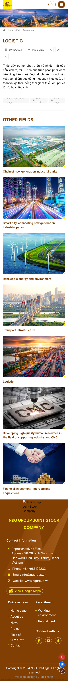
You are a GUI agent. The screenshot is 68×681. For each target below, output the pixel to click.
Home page (18, 610)
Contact (16, 645)
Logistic (8, 381)
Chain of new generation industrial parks (30, 171)
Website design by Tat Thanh (34, 676)
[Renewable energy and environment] (34, 253)
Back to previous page (15, 100)
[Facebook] (39, 639)
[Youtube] (48, 639)
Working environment (47, 613)
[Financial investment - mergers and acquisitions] (34, 463)
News (14, 622)
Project (15, 628)
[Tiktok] (58, 639)
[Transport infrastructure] (34, 305)
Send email (38, 100)
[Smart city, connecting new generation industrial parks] (34, 198)
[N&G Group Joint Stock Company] (7, 4)
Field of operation (25, 30)
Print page (56, 100)
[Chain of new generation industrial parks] (34, 146)
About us (17, 616)
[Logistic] (34, 356)
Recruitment (46, 621)
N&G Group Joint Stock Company (34, 524)
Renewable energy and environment (27, 279)
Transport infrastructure (19, 330)
